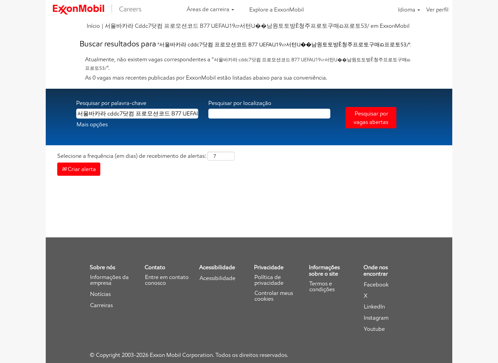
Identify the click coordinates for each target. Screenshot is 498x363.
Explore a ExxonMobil (276, 9)
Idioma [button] (407, 9)
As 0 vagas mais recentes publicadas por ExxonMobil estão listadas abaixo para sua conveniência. (206, 77)
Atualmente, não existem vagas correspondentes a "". (247, 63)
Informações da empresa (109, 280)
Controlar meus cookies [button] (273, 296)
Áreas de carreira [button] (209, 9)
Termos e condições (322, 286)
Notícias (100, 294)
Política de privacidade (269, 280)
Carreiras (101, 305)
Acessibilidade (217, 278)
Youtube (374, 329)
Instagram (376, 318)
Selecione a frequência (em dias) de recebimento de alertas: (131, 155)
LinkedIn (374, 306)
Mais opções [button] (92, 124)
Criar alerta (81, 169)
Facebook (376, 284)
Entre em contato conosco (167, 280)
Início (93, 25)
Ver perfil (437, 9)
